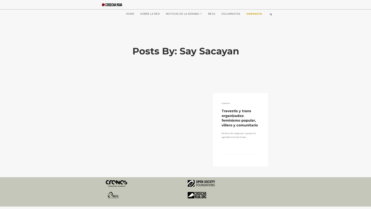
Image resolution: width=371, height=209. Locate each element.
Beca (211, 13)
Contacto (254, 13)
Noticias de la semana (182, 13)
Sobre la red (150, 13)
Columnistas (230, 13)
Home (130, 13)
